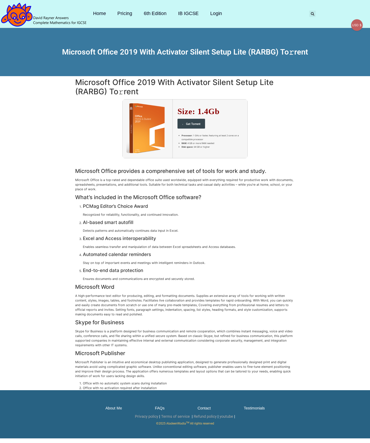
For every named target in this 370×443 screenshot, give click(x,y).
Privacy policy (146, 416)
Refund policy (205, 416)
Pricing (124, 13)
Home (99, 13)
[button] (312, 14)
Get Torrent (193, 124)
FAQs (160, 408)
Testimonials (254, 408)
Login (216, 13)
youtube (226, 416)
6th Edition (155, 13)
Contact (204, 408)
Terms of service (176, 416)
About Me (113, 408)
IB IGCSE (188, 13)
